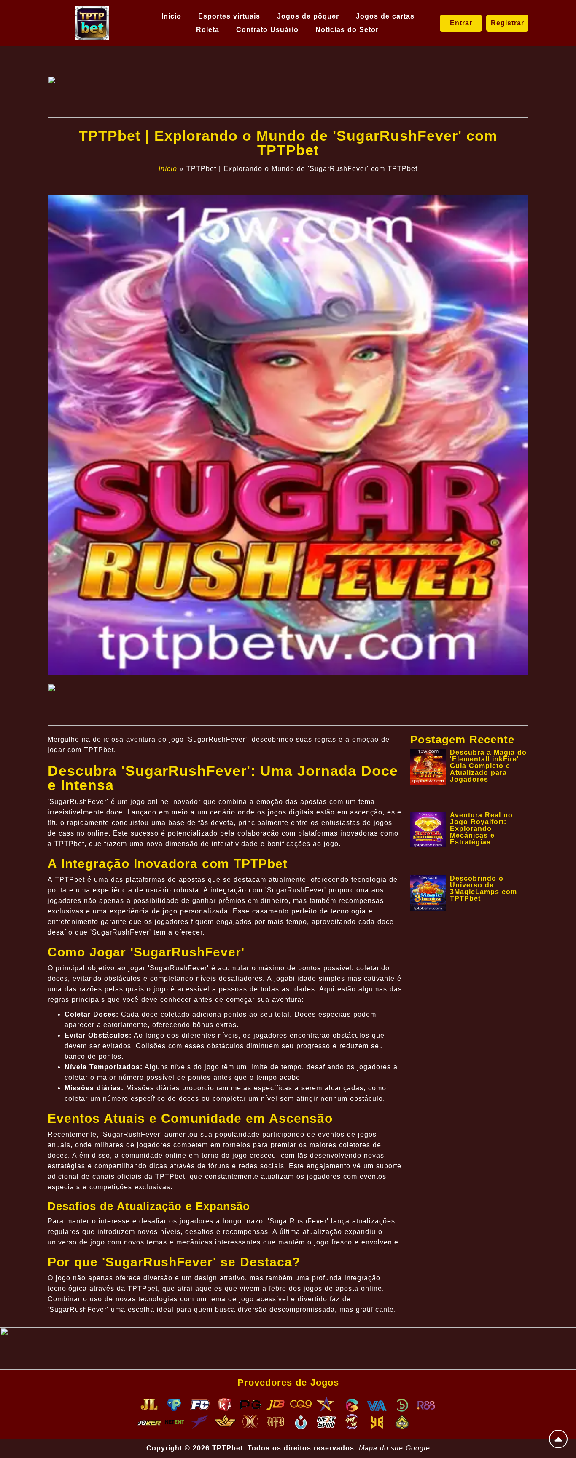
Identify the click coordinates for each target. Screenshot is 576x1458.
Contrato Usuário (267, 29)
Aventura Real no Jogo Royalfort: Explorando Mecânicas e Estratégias (481, 829)
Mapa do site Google (394, 1448)
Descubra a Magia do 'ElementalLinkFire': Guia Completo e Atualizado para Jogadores (488, 766)
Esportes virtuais (229, 16)
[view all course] (558, 1439)
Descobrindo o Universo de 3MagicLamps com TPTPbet (483, 888)
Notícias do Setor (347, 29)
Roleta (207, 29)
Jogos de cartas (385, 16)
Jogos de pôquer (308, 16)
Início (171, 16)
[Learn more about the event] (288, 97)
